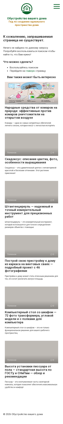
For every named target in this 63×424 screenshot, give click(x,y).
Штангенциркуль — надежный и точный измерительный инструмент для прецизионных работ (29, 211)
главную (30, 70)
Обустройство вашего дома (27, 18)
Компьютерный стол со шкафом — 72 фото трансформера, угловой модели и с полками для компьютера (30, 317)
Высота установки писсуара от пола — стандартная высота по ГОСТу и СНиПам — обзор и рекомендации (28, 371)
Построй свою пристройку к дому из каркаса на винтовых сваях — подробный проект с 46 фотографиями (30, 266)
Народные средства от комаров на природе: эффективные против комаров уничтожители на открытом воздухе (31, 112)
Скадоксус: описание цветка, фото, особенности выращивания (31, 160)
